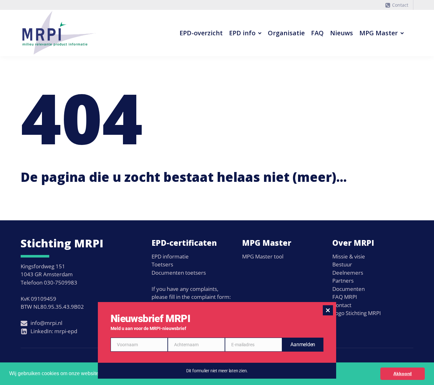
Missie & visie (348, 256)
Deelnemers (347, 272)
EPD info (242, 33)
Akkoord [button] (402, 373)
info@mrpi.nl (46, 323)
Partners (343, 280)
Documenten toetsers (179, 272)
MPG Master (378, 33)
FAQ (317, 33)
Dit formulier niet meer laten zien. (217, 370)
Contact (400, 5)
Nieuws (341, 33)
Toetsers (162, 264)
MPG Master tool (262, 256)
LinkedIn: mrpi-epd (54, 331)
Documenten (348, 288)
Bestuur (342, 264)
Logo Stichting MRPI (356, 313)
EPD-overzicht (201, 33)
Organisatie (286, 33)
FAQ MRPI (344, 296)
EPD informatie (170, 256)
